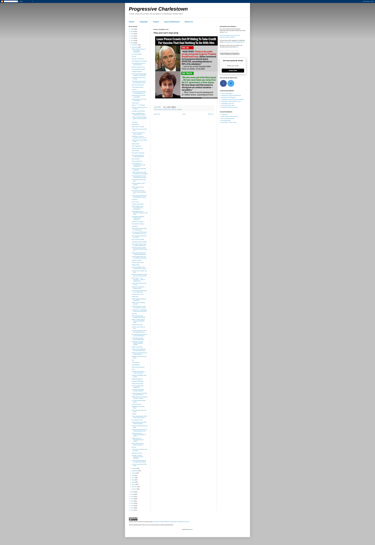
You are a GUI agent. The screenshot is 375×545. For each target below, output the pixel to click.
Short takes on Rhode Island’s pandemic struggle (137, 343)
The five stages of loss (138, 262)
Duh (133, 360)
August (134, 473)
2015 (132, 501)
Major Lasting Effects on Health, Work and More (139, 114)
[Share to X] (171, 107)
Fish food (134, 313)
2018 (132, 494)
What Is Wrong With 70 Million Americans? (138, 444)
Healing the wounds (137, 324)
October (134, 468)
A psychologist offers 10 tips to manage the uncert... (139, 331)
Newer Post (157, 114)
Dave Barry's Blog (226, 120)
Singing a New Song (137, 148)
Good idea (134, 226)
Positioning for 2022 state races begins (138, 96)
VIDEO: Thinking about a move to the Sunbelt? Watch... (138, 321)
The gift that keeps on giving (139, 242)
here (237, 47)
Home (131, 22)
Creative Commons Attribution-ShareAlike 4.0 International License (171, 521)
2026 (132, 29)
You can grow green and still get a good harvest (139, 394)
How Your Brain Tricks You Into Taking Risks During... (139, 257)
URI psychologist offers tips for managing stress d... (139, 92)
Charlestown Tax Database (228, 97)
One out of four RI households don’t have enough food (138, 165)
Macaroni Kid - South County (228, 122)
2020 (132, 43)
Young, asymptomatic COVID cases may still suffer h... (139, 417)
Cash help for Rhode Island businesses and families (139, 74)
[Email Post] (164, 107)
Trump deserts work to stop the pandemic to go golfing (139, 173)
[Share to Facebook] (173, 107)
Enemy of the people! (137, 383)
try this (226, 32)
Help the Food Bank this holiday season (138, 287)
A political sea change (137, 221)
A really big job (136, 364)
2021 (132, 40)
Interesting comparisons (138, 367)
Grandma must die (137, 260)
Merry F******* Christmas (138, 105)
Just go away (135, 103)
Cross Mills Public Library (228, 105)
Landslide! (134, 122)
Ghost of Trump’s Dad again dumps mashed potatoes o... (139, 118)
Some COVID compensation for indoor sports (139, 229)
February (134, 486)
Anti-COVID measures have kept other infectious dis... (139, 244)
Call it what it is (136, 362)
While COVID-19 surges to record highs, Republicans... (139, 50)
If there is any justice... (137, 347)
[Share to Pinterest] (175, 107)
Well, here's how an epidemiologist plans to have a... (139, 435)
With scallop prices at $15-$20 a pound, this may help (139, 213)
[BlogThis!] (169, 107)
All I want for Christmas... (138, 224)
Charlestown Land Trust (227, 103)
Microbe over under (137, 453)
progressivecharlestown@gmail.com (235, 42)
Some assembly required (138, 69)
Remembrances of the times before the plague (139, 423)
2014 (132, 503)
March (134, 484)
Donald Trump (161, 109)
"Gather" (134, 414)
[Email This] (167, 107)
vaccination (179, 109)
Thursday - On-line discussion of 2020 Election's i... (137, 457)
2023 (132, 36)
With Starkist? (135, 124)
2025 (132, 31)
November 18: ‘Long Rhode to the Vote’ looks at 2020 (139, 310)
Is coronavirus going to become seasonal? (138, 390)
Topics (156, 22)
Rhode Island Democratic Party (229, 116)
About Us (189, 22)
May (133, 480)
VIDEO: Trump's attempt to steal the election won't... (139, 349)
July (133, 475)
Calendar (144, 22)
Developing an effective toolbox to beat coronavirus (138, 218)
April (133, 482)
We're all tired (135, 150)
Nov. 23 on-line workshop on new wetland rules (139, 291)
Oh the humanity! (136, 404)
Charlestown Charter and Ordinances (231, 95)
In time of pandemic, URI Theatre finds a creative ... (139, 267)
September (135, 470)
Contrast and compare (138, 204)
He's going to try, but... (137, 420)
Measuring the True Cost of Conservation (139, 100)
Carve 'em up (135, 201)
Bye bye (134, 447)
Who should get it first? (138, 85)
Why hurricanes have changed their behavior (139, 316)
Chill (133, 369)
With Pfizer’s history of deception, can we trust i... (139, 137)
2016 (132, 498)
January (134, 489)
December (135, 44)
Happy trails (135, 296)
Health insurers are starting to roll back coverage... (139, 397)
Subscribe (233, 70)
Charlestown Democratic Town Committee (232, 99)
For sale (134, 56)
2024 (132, 33)
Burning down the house (138, 67)
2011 (132, 510)
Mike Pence (168, 109)
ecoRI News (224, 114)
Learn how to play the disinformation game (138, 338)
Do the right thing (136, 146)
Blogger (191, 529)
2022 (132, 38)
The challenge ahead (137, 87)
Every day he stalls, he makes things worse (138, 156)
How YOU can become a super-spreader (138, 133)
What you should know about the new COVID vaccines (139, 275)
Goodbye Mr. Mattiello (137, 381)
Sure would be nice (137, 161)
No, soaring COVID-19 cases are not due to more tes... (139, 232)
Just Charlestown (172, 22)
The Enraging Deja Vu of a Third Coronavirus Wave (139, 176)
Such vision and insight (138, 239)
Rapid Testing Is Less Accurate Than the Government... (137, 208)
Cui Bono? (135, 199)
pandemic (173, 109)
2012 (132, 508)
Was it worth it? (136, 159)
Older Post (210, 114)
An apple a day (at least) (138, 111)
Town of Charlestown (226, 93)
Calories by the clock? (138, 294)
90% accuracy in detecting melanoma (139, 169)
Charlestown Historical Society (229, 107)
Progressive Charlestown (158, 9)
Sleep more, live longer (138, 126)
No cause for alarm (137, 54)
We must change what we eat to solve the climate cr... (139, 335)
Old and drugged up (137, 379)
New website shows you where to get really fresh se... (139, 192)
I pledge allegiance (137, 71)
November (135, 47)
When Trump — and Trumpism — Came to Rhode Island (138, 279)
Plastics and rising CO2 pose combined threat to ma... (139, 430)
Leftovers (134, 89)
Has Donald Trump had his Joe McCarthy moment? (139, 461)
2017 (132, 496)
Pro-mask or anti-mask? (138, 153)
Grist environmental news (228, 118)
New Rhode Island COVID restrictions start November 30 (139, 249)
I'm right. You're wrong (137, 58)
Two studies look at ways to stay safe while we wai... (139, 82)
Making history (136, 265)
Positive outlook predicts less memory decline (139, 353)
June (133, 477)
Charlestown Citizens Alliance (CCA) (231, 101)
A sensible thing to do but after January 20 (138, 64)
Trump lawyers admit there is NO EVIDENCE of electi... (139, 196)
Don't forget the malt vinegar (139, 61)
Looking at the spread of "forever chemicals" (138, 372)
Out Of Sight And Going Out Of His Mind (139, 299)
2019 (132, 492)
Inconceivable (135, 144)
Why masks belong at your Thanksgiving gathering (139, 253)
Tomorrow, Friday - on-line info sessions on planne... (139, 307)
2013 (132, 505)
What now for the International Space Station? (138, 440)
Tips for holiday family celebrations (137, 386)
